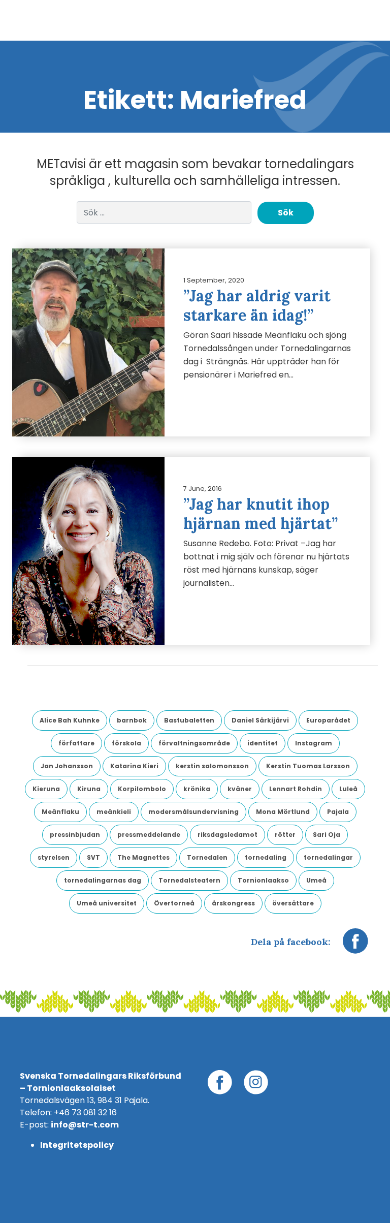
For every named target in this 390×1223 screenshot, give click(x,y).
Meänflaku (60, 811)
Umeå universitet (107, 903)
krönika (196, 789)
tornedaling (265, 857)
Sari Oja (326, 834)
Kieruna (46, 789)
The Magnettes (143, 857)
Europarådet (328, 720)
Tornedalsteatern (189, 880)
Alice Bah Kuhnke (70, 720)
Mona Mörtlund (283, 811)
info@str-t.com (85, 1125)
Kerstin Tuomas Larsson (308, 766)
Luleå (348, 789)
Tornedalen (207, 857)
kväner (240, 789)
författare (76, 743)
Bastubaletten (189, 720)
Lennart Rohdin (295, 789)
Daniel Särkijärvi (260, 720)
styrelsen (54, 857)
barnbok (132, 720)
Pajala (338, 811)
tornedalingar (328, 857)
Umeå (316, 880)
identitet (262, 743)
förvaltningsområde (194, 743)
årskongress (233, 903)
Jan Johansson (67, 766)
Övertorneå (174, 903)
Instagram (313, 743)
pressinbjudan (75, 834)
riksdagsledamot (227, 834)
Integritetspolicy (77, 1145)
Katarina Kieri (134, 766)
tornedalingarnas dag (102, 880)
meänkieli (113, 811)
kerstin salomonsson (212, 766)
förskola (126, 743)
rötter (285, 834)
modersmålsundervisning (193, 811)
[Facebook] (355, 946)
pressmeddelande (148, 834)
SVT (93, 857)
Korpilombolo (142, 789)
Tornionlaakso (263, 880)
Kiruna (89, 789)
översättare (293, 903)
